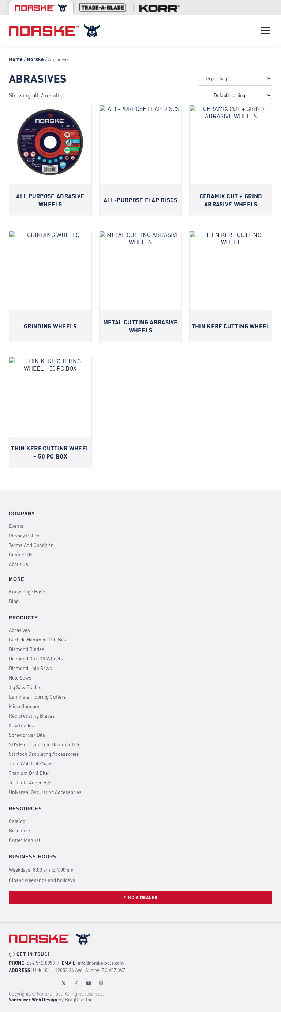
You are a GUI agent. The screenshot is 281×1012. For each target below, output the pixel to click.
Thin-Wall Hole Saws (31, 763)
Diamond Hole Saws (30, 668)
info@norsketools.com (101, 963)
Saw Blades (21, 725)
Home (16, 59)
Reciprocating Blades (32, 716)
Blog (14, 601)
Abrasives (19, 630)
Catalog (17, 821)
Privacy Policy (24, 535)
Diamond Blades (26, 649)
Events (16, 526)
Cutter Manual (24, 840)
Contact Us (21, 554)
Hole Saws (20, 678)
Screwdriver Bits (27, 735)
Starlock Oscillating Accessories (44, 754)
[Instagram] (101, 983)
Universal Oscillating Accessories (45, 792)
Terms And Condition (31, 545)
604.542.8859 (41, 963)
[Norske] (41, 7)
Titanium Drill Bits (28, 773)
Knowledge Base (27, 592)
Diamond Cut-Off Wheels (36, 659)
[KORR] (160, 8)
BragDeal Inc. (79, 999)
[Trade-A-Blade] (103, 7)
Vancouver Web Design (33, 999)
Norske (35, 59)
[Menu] (265, 30)
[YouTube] (88, 983)
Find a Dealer (140, 897)
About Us (18, 564)
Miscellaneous (25, 706)
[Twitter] (63, 983)
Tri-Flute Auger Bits (30, 782)
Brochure (19, 830)
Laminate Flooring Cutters (37, 697)
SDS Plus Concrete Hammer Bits (44, 744)
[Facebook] (76, 983)
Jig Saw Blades (25, 687)
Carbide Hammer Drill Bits (37, 640)
